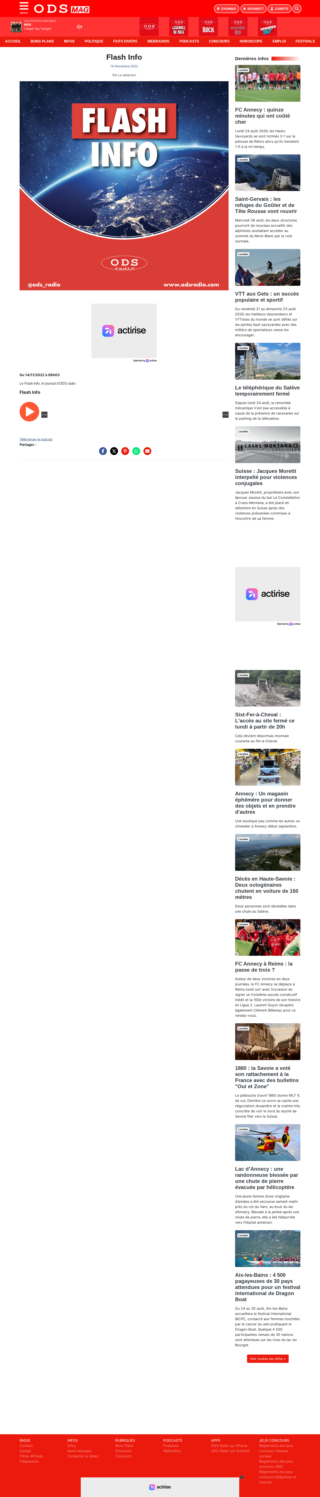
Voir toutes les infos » (268, 1359)
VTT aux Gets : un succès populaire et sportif (267, 297)
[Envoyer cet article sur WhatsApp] (135, 453)
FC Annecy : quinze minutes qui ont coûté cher (262, 116)
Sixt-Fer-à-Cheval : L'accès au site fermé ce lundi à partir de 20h (265, 721)
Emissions (123, 1451)
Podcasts (189, 41)
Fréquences (29, 1461)
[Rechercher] (296, 8)
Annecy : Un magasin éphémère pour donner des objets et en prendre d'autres (265, 803)
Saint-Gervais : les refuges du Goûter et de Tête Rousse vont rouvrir (266, 205)
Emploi (279, 41)
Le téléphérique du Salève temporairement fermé (267, 391)
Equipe (25, 1451)
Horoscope (251, 41)
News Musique (79, 1451)
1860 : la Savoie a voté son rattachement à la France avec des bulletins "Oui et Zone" (267, 1077)
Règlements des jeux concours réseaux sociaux (276, 1450)
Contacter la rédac (82, 1456)
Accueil (13, 41)
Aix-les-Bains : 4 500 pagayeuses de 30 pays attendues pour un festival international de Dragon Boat (267, 1287)
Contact (26, 1445)
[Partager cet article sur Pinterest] (124, 453)
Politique (94, 41)
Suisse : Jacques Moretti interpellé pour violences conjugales (266, 477)
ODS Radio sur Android (230, 1451)
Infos (69, 41)
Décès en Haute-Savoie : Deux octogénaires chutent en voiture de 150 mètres (266, 888)
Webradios (158, 41)
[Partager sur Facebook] (102, 453)
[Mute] (79, 27)
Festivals (305, 41)
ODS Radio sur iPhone (229, 1445)
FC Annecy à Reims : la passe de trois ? (264, 967)
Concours (219, 41)
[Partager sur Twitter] (113, 453)
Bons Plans (42, 41)
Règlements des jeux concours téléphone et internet (277, 1477)
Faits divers (125, 41)
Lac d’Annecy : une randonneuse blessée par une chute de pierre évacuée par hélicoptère (266, 1178)
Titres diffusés (31, 1456)
